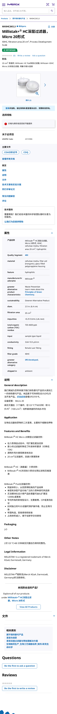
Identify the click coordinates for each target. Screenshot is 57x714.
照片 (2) (28, 100)
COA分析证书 (10, 152)
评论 (4, 200)
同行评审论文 (8, 189)
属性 (4, 170)
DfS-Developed (31, 360)
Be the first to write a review (20, 689)
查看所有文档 (8, 159)
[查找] (52, 11)
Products (4, 18)
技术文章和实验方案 (11, 184)
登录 (7, 108)
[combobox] (28, 10)
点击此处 (21, 396)
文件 (4, 179)
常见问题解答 (8, 196)
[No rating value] (7, 55)
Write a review (23, 55)
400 (26, 255)
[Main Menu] (3, 4)
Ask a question (38, 55)
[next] (45, 85)
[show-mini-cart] (53, 4)
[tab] (6, 18)
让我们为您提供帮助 (13, 221)
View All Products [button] (28, 606)
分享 (53, 26)
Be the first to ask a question (19, 665)
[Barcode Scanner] (47, 4)
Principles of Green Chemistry (33, 293)
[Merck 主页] (13, 4)
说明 (4, 175)
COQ (25, 152)
